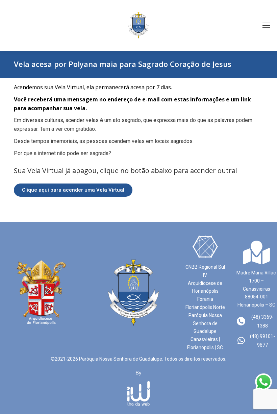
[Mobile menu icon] (266, 25)
